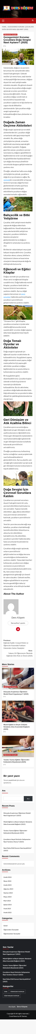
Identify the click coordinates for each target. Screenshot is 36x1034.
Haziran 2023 (8, 893)
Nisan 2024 (7, 881)
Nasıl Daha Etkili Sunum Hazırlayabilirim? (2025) (17, 849)
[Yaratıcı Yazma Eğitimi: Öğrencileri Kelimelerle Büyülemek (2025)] (18, 746)
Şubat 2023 (8, 905)
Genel (6, 926)
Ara (3, 791)
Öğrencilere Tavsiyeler (11, 930)
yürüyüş (7, 180)
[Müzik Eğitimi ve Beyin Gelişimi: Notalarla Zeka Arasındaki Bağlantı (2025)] (18, 711)
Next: (19, 653)
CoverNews (13, 1016)
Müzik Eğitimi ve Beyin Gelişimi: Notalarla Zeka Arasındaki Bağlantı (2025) (17, 727)
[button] (4, 20)
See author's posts (18, 623)
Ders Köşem (18, 617)
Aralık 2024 (8, 877)
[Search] (33, 20)
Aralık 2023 (8, 885)
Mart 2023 (7, 901)
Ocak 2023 (7, 908)
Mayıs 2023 (8, 897)
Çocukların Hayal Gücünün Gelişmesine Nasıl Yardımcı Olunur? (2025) (17, 840)
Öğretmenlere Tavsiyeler (10, 34)
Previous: (16, 644)
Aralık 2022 (8, 912)
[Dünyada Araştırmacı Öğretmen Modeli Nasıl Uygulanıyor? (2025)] (18, 678)
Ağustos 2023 (8, 889)
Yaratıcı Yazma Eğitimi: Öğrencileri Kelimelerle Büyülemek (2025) (15, 832)
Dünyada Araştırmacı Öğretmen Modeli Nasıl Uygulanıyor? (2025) (17, 814)
